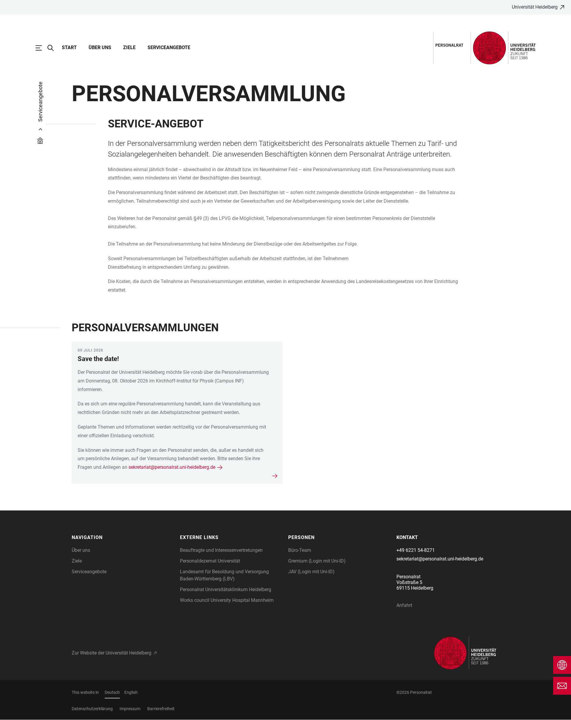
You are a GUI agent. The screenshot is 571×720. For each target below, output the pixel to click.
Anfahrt (404, 605)
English (131, 692)
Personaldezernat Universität (210, 561)
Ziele (129, 47)
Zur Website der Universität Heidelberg (111, 653)
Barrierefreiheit (161, 708)
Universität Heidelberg (535, 7)
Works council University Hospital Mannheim (227, 600)
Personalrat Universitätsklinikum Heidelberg (225, 589)
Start (69, 47)
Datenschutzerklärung (92, 708)
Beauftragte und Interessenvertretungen (221, 550)
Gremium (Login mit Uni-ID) (317, 561)
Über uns (100, 47)
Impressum (130, 708)
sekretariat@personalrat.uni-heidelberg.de (171, 467)
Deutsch (112, 692)
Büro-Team (299, 550)
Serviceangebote (169, 47)
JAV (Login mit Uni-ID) (311, 571)
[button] (123, 537)
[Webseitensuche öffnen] (53, 47)
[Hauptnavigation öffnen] (42, 47)
